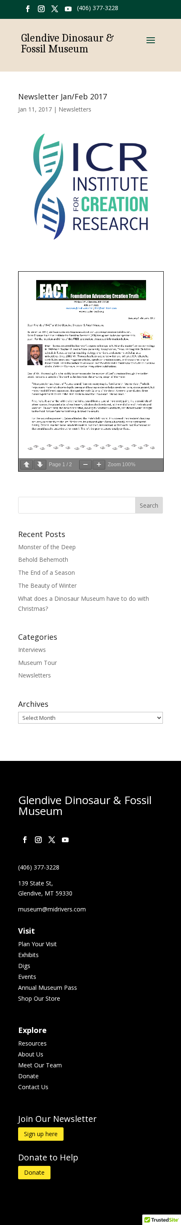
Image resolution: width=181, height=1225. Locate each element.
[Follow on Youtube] (68, 9)
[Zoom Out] (85, 465)
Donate (28, 1076)
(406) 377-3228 (97, 8)
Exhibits (28, 955)
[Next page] (40, 465)
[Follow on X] (54, 9)
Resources (32, 1043)
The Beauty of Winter (47, 585)
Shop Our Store (39, 998)
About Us (30, 1054)
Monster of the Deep (47, 547)
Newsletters (75, 109)
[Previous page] (26, 465)
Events (27, 977)
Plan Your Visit (37, 944)
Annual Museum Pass (47, 987)
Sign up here (41, 1134)
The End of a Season (46, 572)
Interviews (32, 650)
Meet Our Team (40, 1065)
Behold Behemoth (43, 559)
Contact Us (33, 1087)
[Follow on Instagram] (41, 9)
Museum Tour (37, 663)
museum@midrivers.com (52, 909)
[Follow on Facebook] (28, 9)
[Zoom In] (99, 465)
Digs (24, 966)
